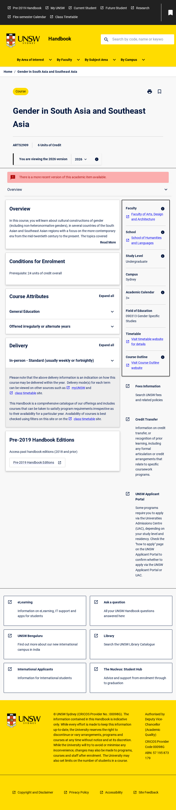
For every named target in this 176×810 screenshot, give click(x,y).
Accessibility (114, 792)
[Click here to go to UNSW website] (23, 41)
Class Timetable (66, 17)
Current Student (85, 8)
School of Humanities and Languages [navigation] (146, 240)
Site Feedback (148, 792)
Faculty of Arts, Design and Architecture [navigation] (147, 216)
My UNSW (58, 8)
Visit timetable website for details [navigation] (147, 341)
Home (8, 71)
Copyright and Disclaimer (35, 792)
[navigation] (37, 462)
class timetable (25, 393)
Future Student (116, 8)
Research (142, 8)
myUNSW (78, 388)
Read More (108, 242)
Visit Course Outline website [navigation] (145, 365)
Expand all (106, 296)
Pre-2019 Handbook (27, 8)
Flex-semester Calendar (29, 17)
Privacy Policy (79, 792)
